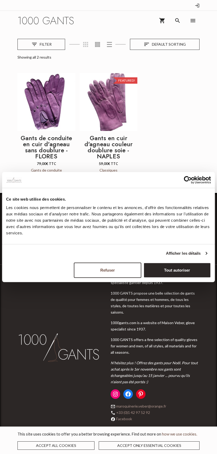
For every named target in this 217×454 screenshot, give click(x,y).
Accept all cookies (56, 445)
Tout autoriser (177, 270)
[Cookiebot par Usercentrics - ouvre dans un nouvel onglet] (188, 180)
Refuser (107, 270)
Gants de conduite (46, 170)
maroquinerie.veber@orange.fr (141, 406)
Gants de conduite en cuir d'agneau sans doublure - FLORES (46, 147)
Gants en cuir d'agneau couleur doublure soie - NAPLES (108, 147)
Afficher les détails (183, 253)
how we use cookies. (179, 434)
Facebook (124, 419)
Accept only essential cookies (149, 445)
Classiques (108, 170)
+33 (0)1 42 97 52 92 (133, 412)
